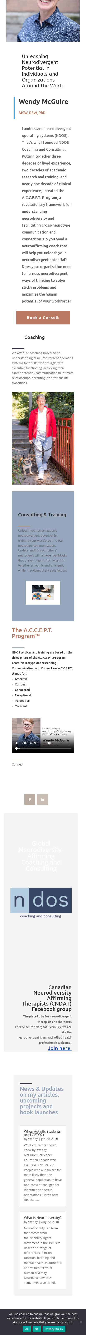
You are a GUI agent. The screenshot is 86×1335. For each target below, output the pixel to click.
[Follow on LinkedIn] (42, 799)
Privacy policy (54, 1328)
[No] (81, 1322)
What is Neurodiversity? (42, 1217)
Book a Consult (43, 317)
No (37, 1328)
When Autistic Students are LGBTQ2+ (42, 1133)
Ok (27, 1328)
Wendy (33, 1139)
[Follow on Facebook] (29, 799)
